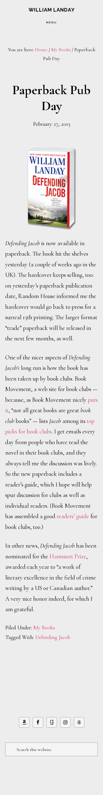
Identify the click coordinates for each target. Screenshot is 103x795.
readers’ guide (73, 516)
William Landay (52, 10)
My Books (44, 627)
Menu (51, 22)
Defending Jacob (52, 637)
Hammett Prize (67, 556)
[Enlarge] (69, 152)
